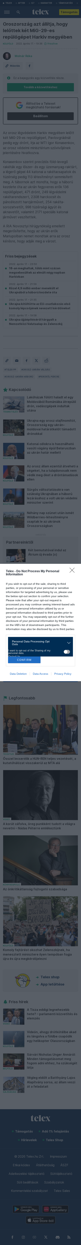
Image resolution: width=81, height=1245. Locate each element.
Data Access (40, 673)
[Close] (73, 571)
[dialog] (40, 622)
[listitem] (39, 643)
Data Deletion (18, 673)
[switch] (67, 652)
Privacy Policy (62, 673)
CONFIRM (24, 659)
